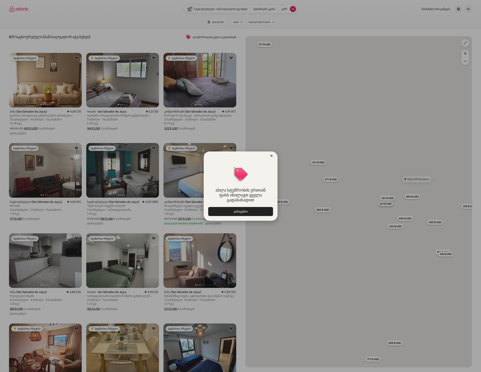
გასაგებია (240, 211)
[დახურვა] (271, 155)
